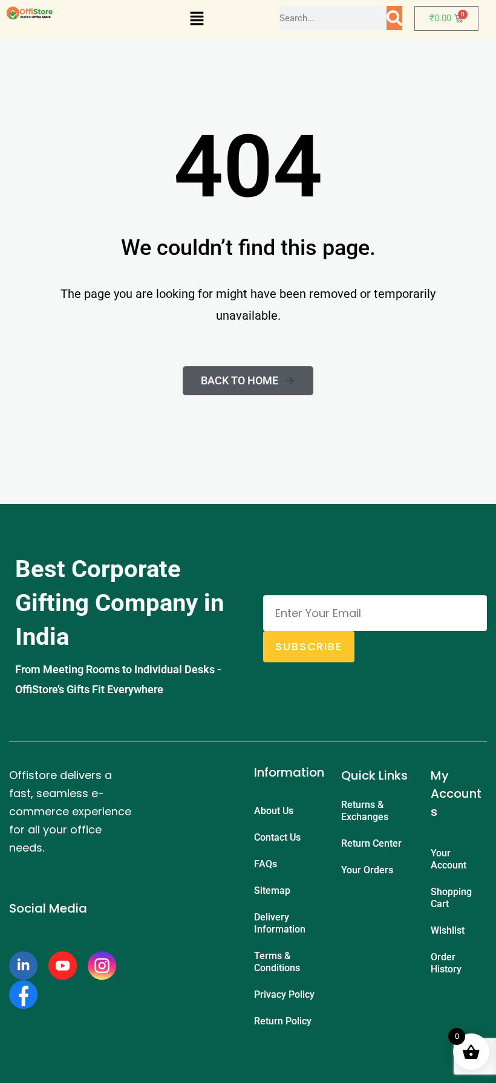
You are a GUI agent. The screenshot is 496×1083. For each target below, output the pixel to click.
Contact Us (277, 837)
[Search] (394, 18)
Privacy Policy (284, 994)
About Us (273, 810)
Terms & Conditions (277, 962)
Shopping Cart (451, 898)
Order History (446, 963)
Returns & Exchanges (364, 811)
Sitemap (272, 890)
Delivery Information (279, 923)
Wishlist (448, 930)
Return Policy (283, 1021)
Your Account (448, 859)
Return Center (371, 843)
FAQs (265, 864)
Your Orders (367, 870)
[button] (196, 19)
